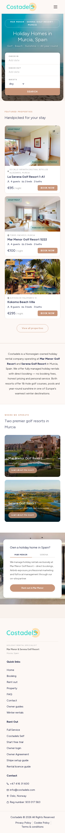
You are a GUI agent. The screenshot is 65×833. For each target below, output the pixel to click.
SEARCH (32, 91)
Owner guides (15, 706)
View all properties (32, 328)
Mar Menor (20, 554)
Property (12, 688)
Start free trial (15, 742)
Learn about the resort (22, 470)
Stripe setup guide (17, 760)
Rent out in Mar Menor (33, 588)
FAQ (9, 694)
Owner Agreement (18, 754)
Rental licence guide (19, 766)
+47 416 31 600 (19, 783)
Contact (12, 700)
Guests (13, 79)
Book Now (47, 188)
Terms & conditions (33, 826)
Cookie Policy (42, 822)
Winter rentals (15, 712)
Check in (14, 56)
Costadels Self (15, 736)
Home (10, 670)
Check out (15, 68)
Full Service (13, 729)
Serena (44, 554)
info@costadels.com (22, 789)
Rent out (12, 682)
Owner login (14, 748)
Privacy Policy (23, 822)
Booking (11, 676)
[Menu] (55, 7)
